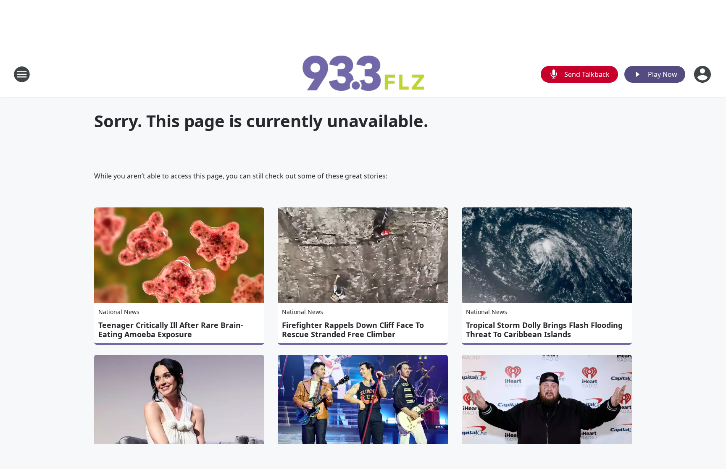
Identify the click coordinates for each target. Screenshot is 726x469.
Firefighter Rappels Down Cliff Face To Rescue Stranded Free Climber (353, 329)
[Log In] (703, 74)
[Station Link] (363, 74)
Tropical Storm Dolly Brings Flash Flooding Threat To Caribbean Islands (544, 329)
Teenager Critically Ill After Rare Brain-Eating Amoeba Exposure (170, 329)
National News (118, 312)
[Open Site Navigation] (21, 74)
